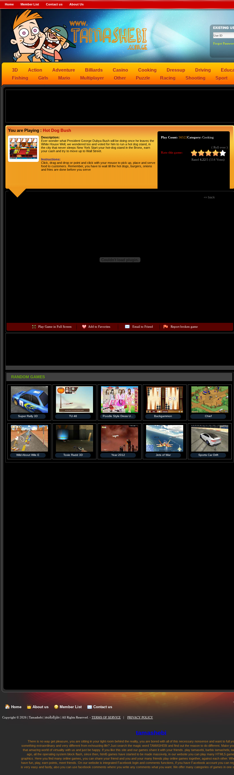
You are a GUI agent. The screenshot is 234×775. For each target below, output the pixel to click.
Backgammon (163, 416)
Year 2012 (118, 454)
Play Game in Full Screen (55, 326)
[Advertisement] (120, 105)
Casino (120, 70)
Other (120, 78)
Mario (64, 78)
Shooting (195, 78)
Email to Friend (142, 326)
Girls (43, 78)
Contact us (54, 4)
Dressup (176, 70)
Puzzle (143, 78)
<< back (209, 197)
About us (41, 707)
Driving (203, 70)
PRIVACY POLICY (140, 717)
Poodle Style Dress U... (118, 416)
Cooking (147, 70)
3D (15, 70)
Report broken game (184, 326)
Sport (221, 78)
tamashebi (151, 732)
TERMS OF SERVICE (106, 717)
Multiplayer (92, 78)
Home (9, 4)
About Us (76, 4)
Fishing (20, 78)
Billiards (94, 70)
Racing (167, 78)
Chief (208, 416)
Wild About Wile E (27, 454)
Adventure (63, 70)
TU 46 (73, 416)
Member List (30, 4)
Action (35, 70)
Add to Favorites (99, 326)
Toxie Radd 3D (73, 454)
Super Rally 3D (28, 416)
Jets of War (163, 454)
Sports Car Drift (208, 454)
